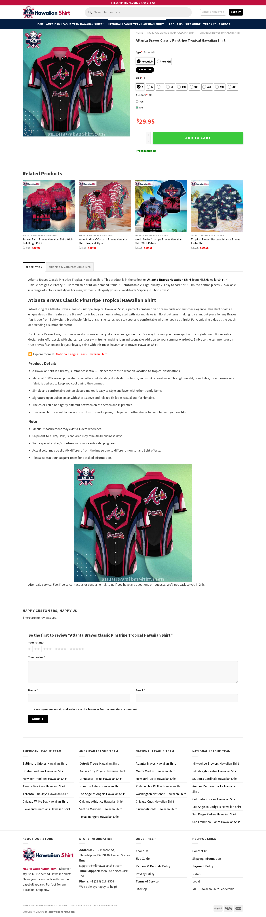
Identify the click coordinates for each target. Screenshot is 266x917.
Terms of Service (147, 881)
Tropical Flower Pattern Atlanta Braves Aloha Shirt (215, 241)
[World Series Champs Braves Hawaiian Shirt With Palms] (161, 206)
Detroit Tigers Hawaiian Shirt (99, 763)
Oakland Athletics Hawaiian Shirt (101, 801)
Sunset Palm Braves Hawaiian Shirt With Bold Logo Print (48, 241)
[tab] (34, 267)
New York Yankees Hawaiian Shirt (45, 779)
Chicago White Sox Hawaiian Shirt (45, 801)
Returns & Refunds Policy (153, 866)
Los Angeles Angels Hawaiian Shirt (102, 794)
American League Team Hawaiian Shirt (74, 24)
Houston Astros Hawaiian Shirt (100, 786)
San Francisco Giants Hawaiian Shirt (216, 822)
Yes (141, 101)
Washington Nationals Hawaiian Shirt (161, 794)
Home (40, 24)
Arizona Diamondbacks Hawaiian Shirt (214, 789)
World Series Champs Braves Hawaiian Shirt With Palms (158, 241)
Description (34, 267)
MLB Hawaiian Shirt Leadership (213, 889)
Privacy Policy (145, 874)
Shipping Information (206, 858)
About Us (176, 24)
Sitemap (141, 889)
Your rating (36, 642)
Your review (36, 657)
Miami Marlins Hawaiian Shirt (155, 771)
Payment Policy (202, 866)
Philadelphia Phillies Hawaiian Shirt (159, 786)
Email (140, 690)
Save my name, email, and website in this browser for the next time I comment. (86, 709)
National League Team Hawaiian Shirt (136, 24)
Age (139, 52)
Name (33, 690)
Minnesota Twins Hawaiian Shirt (101, 779)
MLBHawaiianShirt (212, 279)
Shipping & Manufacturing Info (70, 267)
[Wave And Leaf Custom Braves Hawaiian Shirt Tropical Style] (105, 206)
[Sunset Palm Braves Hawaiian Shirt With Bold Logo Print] (49, 206)
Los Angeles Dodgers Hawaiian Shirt (216, 807)
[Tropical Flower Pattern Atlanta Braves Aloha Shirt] (217, 206)
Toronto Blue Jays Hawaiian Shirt (45, 794)
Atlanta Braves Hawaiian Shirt (220, 32)
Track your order (216, 24)
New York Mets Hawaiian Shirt (156, 779)
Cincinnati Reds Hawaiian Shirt (156, 809)
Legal (196, 881)
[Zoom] (28, 132)
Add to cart (198, 138)
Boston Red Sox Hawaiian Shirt (44, 771)
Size (139, 77)
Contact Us (200, 851)
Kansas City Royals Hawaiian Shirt (102, 771)
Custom (141, 95)
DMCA (196, 874)
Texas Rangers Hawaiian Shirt (99, 817)
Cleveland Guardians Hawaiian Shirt (46, 809)
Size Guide (193, 24)
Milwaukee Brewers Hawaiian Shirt (215, 763)
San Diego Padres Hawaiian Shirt (214, 814)
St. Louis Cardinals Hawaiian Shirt (214, 779)
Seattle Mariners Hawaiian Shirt (100, 809)
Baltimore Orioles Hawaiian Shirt (45, 763)
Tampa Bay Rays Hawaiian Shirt (44, 786)
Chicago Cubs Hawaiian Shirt (155, 801)
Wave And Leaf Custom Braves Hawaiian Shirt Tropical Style (103, 241)
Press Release (146, 151)
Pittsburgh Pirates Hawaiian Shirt (215, 771)
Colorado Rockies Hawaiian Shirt (214, 799)
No (141, 107)
